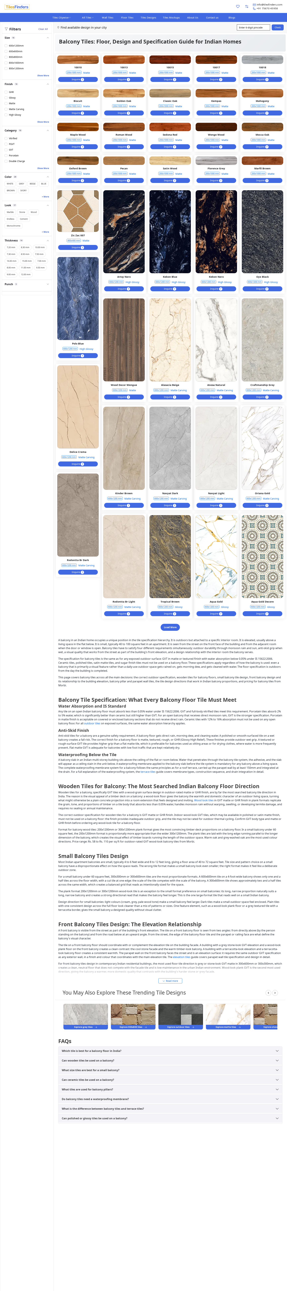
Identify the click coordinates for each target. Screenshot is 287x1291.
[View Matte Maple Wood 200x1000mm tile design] (78, 127)
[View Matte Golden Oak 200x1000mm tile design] (124, 93)
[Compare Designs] (247, 6)
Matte (86, 72)
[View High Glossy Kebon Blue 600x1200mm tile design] (170, 232)
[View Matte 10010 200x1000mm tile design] (78, 60)
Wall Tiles (107, 17)
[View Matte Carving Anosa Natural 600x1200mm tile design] (216, 340)
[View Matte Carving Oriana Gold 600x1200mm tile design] (262, 448)
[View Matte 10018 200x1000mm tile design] (262, 60)
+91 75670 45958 (267, 8)
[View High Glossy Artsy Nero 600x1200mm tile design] (124, 232)
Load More (170, 627)
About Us (192, 17)
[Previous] (268, 993)
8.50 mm (25, 254)
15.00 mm (27, 261)
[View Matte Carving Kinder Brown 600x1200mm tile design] (124, 448)
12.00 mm (26, 274)
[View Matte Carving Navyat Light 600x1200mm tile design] (216, 448)
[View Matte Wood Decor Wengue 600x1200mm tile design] (124, 340)
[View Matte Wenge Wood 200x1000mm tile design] (216, 127)
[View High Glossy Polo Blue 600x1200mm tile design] (78, 299)
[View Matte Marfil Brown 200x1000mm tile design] (262, 161)
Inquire (76, 79)
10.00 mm (40, 247)
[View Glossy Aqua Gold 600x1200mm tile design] (216, 557)
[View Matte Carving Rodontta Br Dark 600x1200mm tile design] (78, 515)
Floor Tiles (127, 17)
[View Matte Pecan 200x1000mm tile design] (124, 161)
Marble (10, 212)
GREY (21, 183)
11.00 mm (26, 267)
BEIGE (33, 183)
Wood (34, 212)
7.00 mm (41, 261)
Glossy (179, 607)
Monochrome (13, 225)
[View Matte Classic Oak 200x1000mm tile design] (170, 93)
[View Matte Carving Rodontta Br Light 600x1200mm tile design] (124, 557)
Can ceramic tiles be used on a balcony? (88, 1080)
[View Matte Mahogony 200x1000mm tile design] (262, 93)
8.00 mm (11, 267)
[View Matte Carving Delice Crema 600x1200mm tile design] (78, 407)
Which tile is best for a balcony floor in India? (91, 1051)
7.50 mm (39, 254)
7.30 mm (11, 254)
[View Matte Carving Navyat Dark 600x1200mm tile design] (170, 448)
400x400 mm (73, 240)
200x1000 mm (74, 72)
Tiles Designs (148, 17)
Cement (24, 219)
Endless (10, 219)
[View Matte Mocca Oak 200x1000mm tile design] (262, 127)
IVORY (23, 190)
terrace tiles (148, 772)
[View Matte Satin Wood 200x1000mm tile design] (170, 161)
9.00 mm (11, 274)
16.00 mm (11, 261)
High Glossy (132, 282)
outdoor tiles (92, 723)
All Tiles (86, 17)
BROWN (11, 190)
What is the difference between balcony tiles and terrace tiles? (103, 1109)
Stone (22, 212)
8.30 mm (25, 247)
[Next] (275, 993)
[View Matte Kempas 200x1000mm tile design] (216, 93)
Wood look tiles (204, 800)
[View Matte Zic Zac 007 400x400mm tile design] (78, 211)
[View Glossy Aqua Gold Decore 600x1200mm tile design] (262, 557)
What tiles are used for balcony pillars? (87, 1089)
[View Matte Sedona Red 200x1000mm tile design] (170, 127)
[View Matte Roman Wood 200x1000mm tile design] (124, 127)
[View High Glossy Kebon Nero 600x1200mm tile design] (216, 232)
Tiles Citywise (60, 17)
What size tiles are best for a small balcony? (90, 1070)
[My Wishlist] (238, 6)
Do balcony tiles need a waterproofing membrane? (95, 1099)
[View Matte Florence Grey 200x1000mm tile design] (216, 161)
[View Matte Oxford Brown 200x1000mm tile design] (78, 161)
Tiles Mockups (171, 17)
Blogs (232, 17)
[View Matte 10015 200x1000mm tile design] (170, 60)
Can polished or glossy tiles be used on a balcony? (94, 1118)
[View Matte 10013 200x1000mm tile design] (124, 60)
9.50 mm (40, 267)
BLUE (43, 183)
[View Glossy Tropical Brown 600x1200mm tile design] (170, 557)
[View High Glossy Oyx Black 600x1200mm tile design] (262, 232)
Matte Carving (179, 390)
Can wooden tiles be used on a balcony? (88, 1060)
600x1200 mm (116, 281)
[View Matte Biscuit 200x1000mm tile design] (78, 93)
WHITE (10, 183)
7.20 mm (11, 247)
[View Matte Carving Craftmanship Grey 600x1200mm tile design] (262, 340)
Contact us (212, 17)
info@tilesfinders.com (269, 4)
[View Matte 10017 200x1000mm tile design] (216, 60)
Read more (172, 980)
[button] (27, 37)
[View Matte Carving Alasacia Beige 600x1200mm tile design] (170, 340)
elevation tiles (181, 957)
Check (278, 27)
